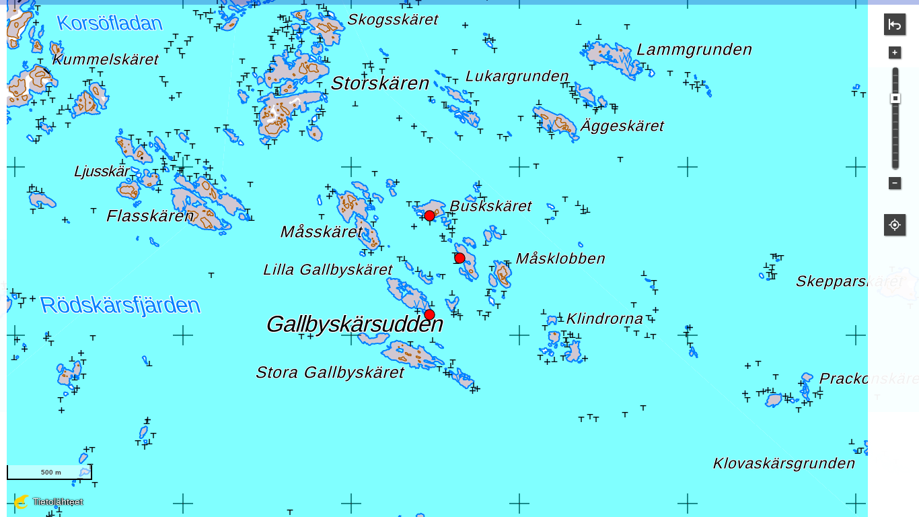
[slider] (895, 98)
